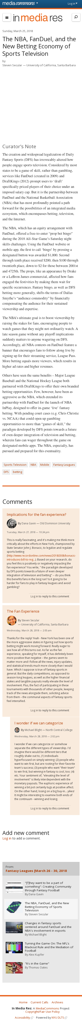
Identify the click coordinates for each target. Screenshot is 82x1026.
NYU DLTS (58, 1017)
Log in (71, 3)
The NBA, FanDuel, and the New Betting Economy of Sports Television (47, 906)
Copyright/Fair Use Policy (42, 1012)
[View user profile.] (12, 523)
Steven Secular (12, 65)
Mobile (44, 465)
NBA (33, 465)
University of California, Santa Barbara (51, 65)
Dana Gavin (29, 523)
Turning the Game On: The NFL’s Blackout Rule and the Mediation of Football (49, 947)
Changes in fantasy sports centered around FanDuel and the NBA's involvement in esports (48, 927)
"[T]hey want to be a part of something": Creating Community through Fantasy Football (48, 886)
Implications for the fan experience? (36, 514)
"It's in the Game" (37, 963)
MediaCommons (47, 1008)
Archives (57, 1002)
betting (17, 472)
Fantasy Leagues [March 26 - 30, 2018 (36, 870)
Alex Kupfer (36, 954)
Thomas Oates (38, 967)
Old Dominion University (55, 523)
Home (23, 1002)
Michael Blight (33, 730)
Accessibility (22, 1017)
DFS (6, 472)
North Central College (59, 730)
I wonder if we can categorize (38, 723)
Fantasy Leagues (64, 465)
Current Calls (39, 1002)
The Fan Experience (23, 611)
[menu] (6, 17)
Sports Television (15, 465)
